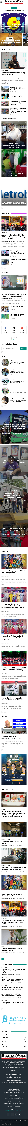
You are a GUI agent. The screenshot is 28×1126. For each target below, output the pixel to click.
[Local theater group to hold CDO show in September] (14, 561)
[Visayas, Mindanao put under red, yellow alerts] (5, 381)
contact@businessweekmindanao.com (14, 1110)
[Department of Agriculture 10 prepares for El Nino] (5, 362)
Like (5, 327)
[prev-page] (2, 208)
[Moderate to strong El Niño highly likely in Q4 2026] (5, 96)
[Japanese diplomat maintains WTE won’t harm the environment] (5, 89)
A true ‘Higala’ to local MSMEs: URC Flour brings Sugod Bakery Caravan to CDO (13, 237)
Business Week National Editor (8, 76)
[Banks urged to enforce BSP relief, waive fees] (14, 163)
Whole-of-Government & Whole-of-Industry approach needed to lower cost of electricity (18, 401)
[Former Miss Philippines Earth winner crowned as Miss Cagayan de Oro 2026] (14, 626)
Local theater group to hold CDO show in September (13, 572)
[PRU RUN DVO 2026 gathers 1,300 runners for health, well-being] (14, 658)
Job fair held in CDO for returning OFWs (16, 307)
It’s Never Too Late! (8, 736)
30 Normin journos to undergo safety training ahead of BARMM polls (12, 979)
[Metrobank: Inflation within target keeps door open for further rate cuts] (14, 192)
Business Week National (6, 819)
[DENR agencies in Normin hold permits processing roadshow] (5, 103)
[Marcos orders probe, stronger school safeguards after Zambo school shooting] (11, 39)
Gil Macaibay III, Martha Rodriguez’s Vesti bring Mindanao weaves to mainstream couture (13, 606)
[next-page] (5, 208)
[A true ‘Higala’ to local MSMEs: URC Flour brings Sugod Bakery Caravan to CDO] (14, 223)
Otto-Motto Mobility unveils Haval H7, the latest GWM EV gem (18, 261)
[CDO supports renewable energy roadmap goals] (14, 60)
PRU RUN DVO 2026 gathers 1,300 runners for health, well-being (13, 669)
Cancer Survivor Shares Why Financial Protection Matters (12, 699)
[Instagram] (16, 1114)
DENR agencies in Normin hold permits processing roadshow (18, 103)
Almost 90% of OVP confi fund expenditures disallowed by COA (11, 994)
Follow (14, 327)
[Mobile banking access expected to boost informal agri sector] (5, 372)
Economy (3, 291)
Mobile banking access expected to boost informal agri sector (17, 373)
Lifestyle (3, 610)
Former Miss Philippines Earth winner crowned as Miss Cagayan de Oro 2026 (13, 638)
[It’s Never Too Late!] (14, 726)
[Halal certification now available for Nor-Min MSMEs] (5, 391)
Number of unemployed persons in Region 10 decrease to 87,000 (13, 295)
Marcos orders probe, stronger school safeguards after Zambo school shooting (13, 971)
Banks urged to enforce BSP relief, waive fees (14, 174)
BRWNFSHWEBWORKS (6, 1124)
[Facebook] (8, 1114)
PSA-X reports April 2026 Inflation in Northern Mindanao (17, 316)
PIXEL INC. (13, 1123)
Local (11, 360)
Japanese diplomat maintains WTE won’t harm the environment (17, 88)
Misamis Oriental (5, 839)
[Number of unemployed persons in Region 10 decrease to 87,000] (14, 282)
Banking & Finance (14, 143)
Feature (3, 22)
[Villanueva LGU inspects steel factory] (14, 829)
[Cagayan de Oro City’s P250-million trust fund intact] (14, 135)
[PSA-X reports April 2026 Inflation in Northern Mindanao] (5, 316)
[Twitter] (12, 1114)
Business (3, 672)
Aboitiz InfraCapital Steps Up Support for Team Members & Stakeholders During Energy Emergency (18, 110)
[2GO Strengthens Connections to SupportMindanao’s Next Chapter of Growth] (5, 253)
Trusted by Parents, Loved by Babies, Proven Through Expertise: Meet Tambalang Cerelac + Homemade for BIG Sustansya (13, 814)
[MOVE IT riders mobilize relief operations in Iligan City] (14, 530)
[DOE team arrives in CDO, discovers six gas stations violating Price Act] (14, 496)
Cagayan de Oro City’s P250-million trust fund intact (14, 146)
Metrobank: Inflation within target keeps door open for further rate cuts (14, 202)
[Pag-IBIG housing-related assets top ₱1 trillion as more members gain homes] (14, 23)
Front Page (12, 369)
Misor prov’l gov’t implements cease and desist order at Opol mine (13, 868)
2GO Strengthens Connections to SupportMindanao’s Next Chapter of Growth (17, 253)
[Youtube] (20, 1114)
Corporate (4, 232)
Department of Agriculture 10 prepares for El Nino (17, 363)
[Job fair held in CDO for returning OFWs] (5, 309)
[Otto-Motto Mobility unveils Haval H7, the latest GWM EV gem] (5, 262)
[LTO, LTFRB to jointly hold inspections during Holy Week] (14, 462)
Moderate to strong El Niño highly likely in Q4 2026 (17, 95)
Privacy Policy (15, 352)
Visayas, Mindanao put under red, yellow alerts (18, 382)
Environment (4, 70)
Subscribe (22, 327)
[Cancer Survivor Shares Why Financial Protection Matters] (14, 688)
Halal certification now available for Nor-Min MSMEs (18, 391)
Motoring (14, 421)
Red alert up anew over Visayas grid (12, 987)
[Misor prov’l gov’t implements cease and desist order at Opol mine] (14, 856)
